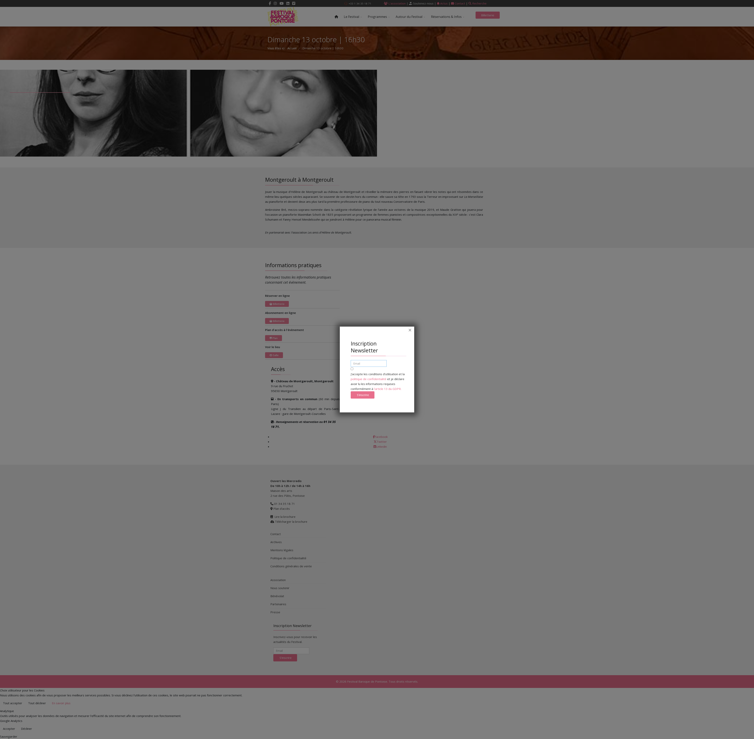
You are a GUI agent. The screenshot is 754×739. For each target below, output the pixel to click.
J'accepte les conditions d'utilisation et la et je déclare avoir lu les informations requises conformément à (378, 381)
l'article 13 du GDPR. (387, 389)
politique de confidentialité (368, 379)
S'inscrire (362, 395)
